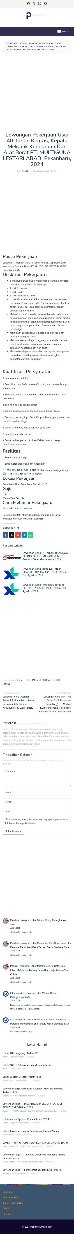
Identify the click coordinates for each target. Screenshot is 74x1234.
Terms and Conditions (14, 1203)
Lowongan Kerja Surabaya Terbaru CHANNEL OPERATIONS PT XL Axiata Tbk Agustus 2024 (44, 572)
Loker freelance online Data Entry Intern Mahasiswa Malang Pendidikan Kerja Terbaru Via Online (39, 970)
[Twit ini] (11, 535)
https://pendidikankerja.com (32, 723)
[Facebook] (28, 4)
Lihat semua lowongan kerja (54, 470)
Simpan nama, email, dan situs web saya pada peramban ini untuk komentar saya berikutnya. (35, 821)
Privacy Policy (10, 1197)
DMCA (6, 1208)
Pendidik (9, 722)
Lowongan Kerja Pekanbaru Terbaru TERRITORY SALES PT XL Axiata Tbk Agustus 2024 (44, 588)
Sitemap (7, 1214)
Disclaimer (8, 1192)
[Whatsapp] (30, 535)
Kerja (19, 680)
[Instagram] (39, 4)
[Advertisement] (37, 93)
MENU (65, 31)
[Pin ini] (18, 535)
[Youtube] (45, 4)
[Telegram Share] (24, 535)
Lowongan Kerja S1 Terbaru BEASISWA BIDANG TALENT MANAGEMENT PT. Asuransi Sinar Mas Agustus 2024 (45, 556)
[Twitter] (34, 4)
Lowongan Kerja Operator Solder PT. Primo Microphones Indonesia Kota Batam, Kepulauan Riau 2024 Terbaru (18, 700)
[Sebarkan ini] (5, 535)
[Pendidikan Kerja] (37, 15)
